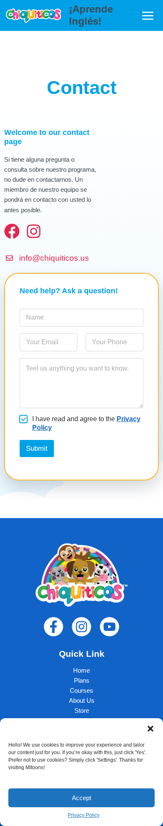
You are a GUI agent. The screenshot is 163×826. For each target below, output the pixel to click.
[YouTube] (109, 626)
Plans (81, 680)
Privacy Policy (83, 815)
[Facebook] (53, 626)
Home (81, 670)
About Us (81, 700)
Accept (81, 797)
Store (81, 710)
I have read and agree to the (86, 423)
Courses (81, 690)
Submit (37, 448)
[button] (150, 728)
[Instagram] (81, 626)
